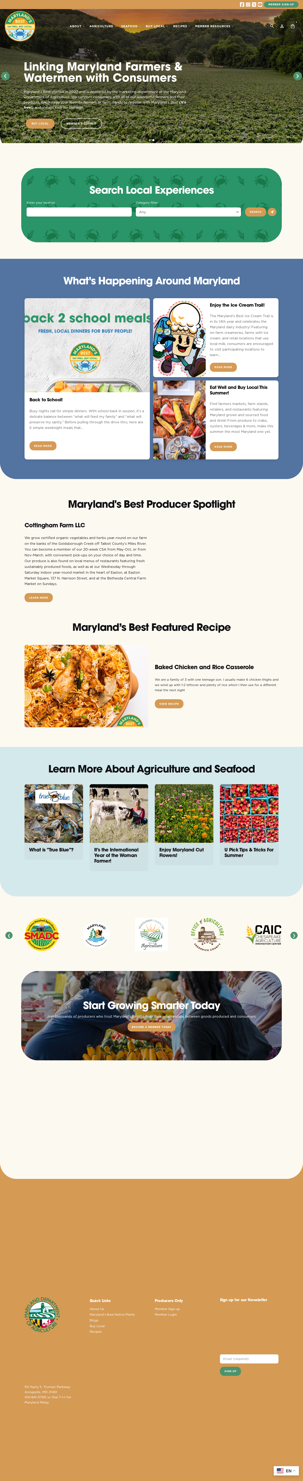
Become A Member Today (151, 1027)
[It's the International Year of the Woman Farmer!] (119, 813)
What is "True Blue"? (51, 850)
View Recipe (169, 704)
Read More (43, 446)
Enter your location (41, 203)
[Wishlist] (282, 26)
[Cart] (292, 26)
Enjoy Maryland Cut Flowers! (181, 852)
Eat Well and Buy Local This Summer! (238, 390)
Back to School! (45, 400)
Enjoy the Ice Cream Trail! (237, 305)
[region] (151, 76)
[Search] (272, 26)
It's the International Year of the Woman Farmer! (116, 855)
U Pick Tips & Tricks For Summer (249, 852)
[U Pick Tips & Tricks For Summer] (249, 813)
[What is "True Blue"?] (54, 813)
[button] (5, 76)
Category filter (147, 203)
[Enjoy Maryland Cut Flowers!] (184, 813)
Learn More (38, 597)
